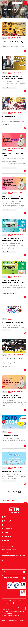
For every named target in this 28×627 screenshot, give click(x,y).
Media (3, 561)
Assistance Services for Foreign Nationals (13, 555)
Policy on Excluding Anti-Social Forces (10, 605)
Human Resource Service (9, 558)
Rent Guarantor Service (8, 544)
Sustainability (8, 536)
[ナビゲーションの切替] (25, 3)
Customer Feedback (6, 613)
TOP (5, 517)
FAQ (3, 563)
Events (6, 532)
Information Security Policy (15, 600)
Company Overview (10, 521)
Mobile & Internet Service (9, 549)
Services (6, 540)
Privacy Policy (5, 600)
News (5, 525)
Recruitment (8, 529)
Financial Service (6, 552)
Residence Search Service (9, 546)
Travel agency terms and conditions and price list (13, 611)
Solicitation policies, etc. (7, 603)
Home (4, 500)
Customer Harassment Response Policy (11, 615)
